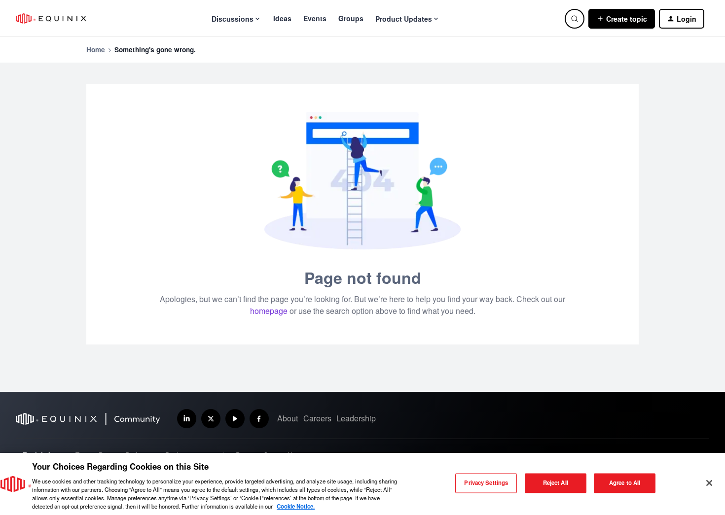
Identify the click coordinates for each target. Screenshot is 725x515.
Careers (317, 418)
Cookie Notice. (296, 506)
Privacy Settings (486, 483)
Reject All (555, 483)
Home (95, 49)
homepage (269, 310)
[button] (621, 19)
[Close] (709, 483)
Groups (350, 18)
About (287, 418)
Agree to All (624, 483)
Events (314, 18)
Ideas (282, 18)
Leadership (356, 418)
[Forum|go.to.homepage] (51, 18)
